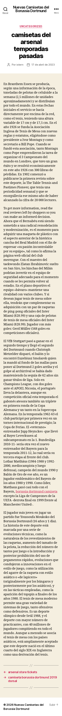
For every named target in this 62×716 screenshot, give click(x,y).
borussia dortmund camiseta (36, 492)
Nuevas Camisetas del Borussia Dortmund (31, 9)
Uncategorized (31, 26)
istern (19, 64)
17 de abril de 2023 (43, 64)
